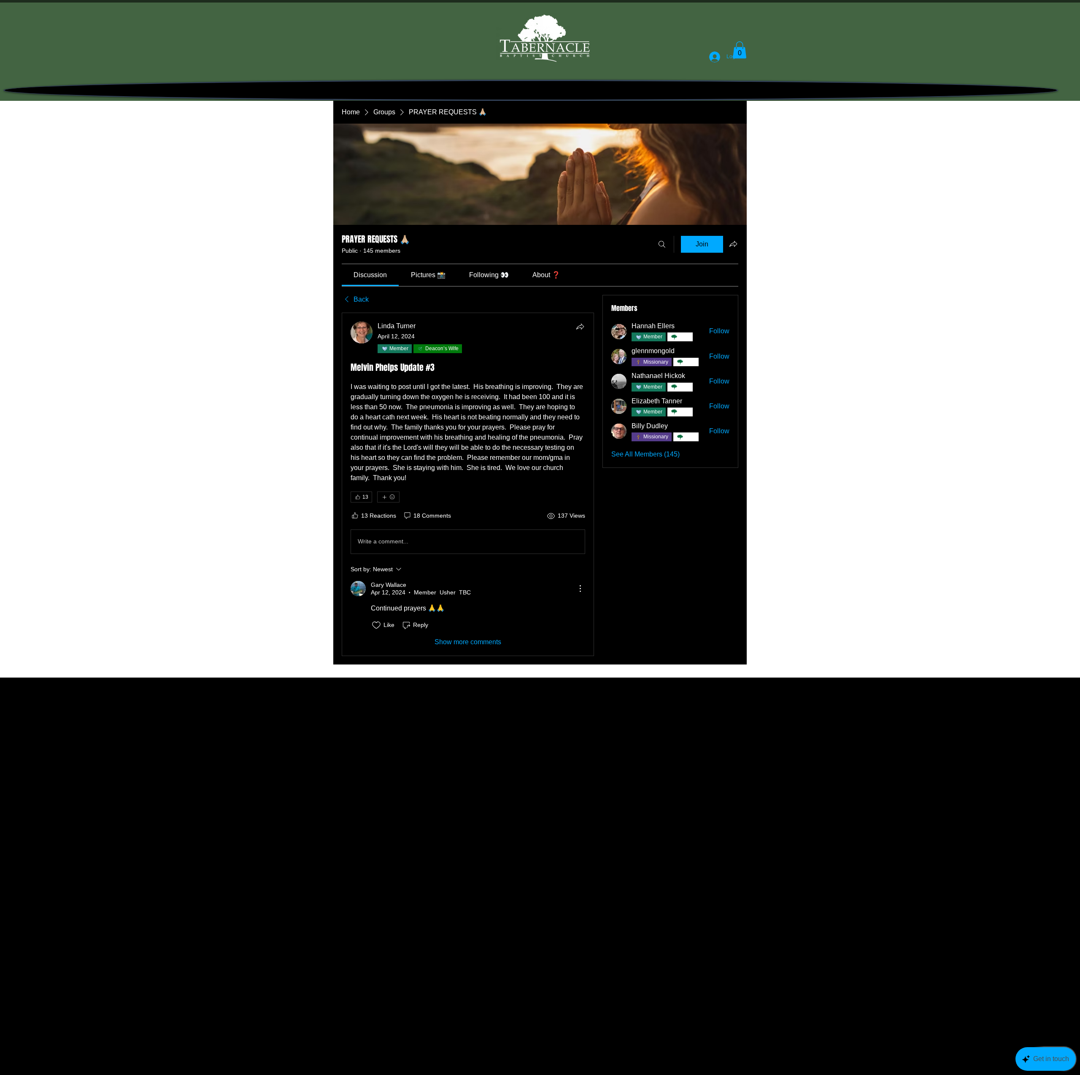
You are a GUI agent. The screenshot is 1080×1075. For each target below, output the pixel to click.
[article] (468, 484)
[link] (370, 274)
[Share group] (733, 244)
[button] (739, 50)
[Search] (662, 244)
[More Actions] (580, 588)
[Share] (580, 326)
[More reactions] (388, 497)
